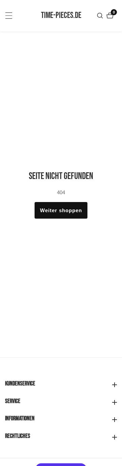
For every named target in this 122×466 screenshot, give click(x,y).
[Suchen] (101, 16)
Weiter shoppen (61, 210)
